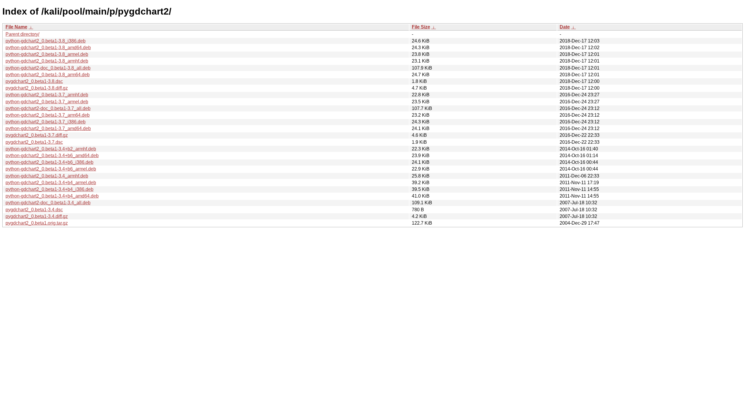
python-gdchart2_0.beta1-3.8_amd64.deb (48, 47)
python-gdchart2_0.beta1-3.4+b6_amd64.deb (52, 155)
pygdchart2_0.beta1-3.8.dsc (34, 81)
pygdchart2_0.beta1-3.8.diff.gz (37, 88)
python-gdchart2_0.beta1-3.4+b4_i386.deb (49, 189)
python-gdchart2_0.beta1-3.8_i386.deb (46, 40)
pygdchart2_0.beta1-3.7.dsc (34, 142)
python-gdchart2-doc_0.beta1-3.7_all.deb (48, 108)
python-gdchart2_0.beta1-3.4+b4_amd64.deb (52, 195)
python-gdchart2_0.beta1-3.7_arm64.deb (48, 115)
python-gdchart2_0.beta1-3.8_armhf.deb (47, 60)
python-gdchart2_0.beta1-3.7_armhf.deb (47, 94)
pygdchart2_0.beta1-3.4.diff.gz (37, 216)
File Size (421, 26)
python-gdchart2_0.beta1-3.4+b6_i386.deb (49, 162)
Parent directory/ (22, 34)
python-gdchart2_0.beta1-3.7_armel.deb (47, 101)
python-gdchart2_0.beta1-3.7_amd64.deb (48, 128)
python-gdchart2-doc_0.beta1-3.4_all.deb (48, 202)
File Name (16, 26)
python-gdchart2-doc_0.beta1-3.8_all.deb (48, 67)
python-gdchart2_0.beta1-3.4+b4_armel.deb (51, 182)
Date (565, 26)
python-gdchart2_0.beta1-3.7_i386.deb (46, 121)
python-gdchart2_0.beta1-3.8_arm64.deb (48, 74)
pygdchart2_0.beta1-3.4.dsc (34, 209)
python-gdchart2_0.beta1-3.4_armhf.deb (47, 175)
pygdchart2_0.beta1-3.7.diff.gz (37, 135)
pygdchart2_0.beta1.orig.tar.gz (37, 223)
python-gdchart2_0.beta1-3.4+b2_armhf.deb (51, 148)
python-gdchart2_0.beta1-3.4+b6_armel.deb (51, 168)
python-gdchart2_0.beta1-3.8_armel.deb (47, 54)
